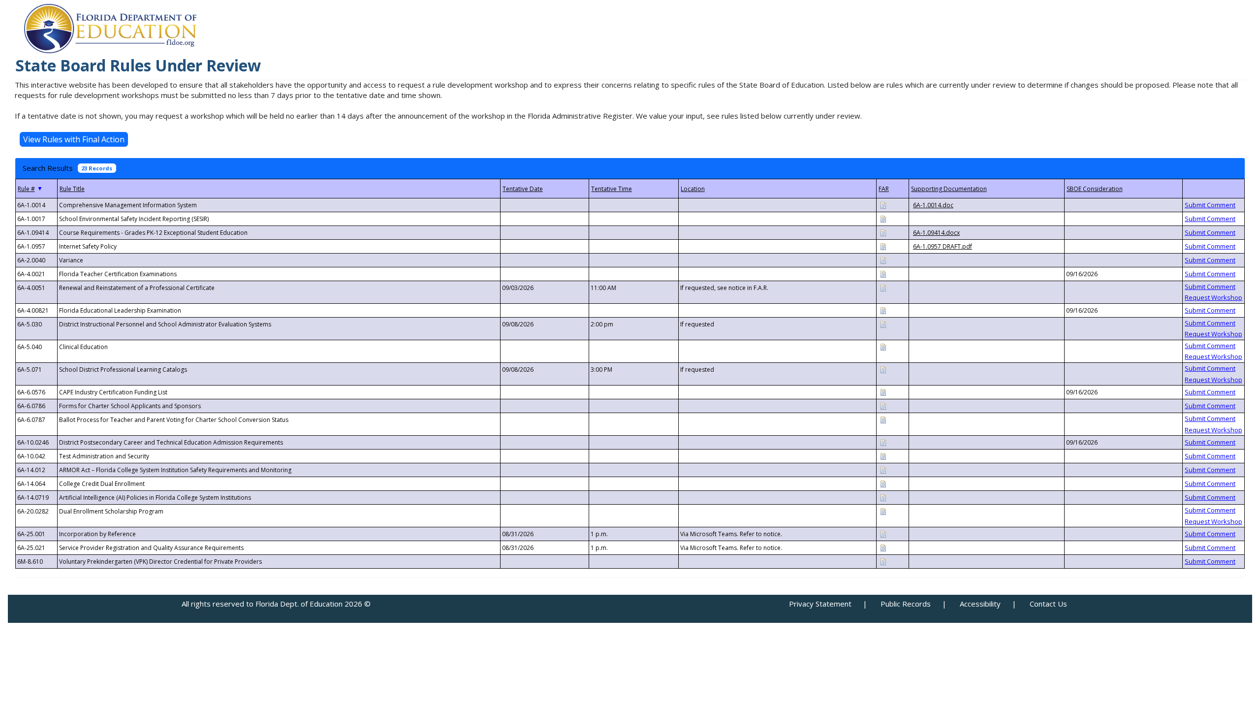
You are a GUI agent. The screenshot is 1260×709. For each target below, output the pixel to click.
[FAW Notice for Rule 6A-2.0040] (883, 260)
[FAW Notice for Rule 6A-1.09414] (883, 232)
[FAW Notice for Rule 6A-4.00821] (883, 310)
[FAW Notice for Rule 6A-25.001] (883, 533)
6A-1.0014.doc (933, 205)
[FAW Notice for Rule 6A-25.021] (883, 547)
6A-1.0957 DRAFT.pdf (942, 246)
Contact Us (1048, 604)
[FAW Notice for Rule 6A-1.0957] (883, 246)
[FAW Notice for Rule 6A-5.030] (883, 324)
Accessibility (980, 604)
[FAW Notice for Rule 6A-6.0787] (883, 419)
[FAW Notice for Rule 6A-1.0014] (883, 204)
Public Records (906, 604)
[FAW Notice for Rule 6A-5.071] (883, 369)
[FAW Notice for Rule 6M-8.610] (883, 561)
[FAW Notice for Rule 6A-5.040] (883, 346)
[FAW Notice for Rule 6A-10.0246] (883, 442)
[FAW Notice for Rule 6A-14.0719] (883, 497)
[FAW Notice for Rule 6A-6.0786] (883, 405)
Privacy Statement (820, 604)
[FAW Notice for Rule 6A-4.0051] (883, 287)
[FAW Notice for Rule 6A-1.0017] (883, 218)
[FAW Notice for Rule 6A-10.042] (883, 455)
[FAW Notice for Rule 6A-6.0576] (883, 391)
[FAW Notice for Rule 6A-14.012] (883, 469)
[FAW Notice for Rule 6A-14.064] (883, 483)
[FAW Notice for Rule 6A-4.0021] (883, 273)
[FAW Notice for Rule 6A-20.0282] (883, 511)
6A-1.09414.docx (936, 232)
